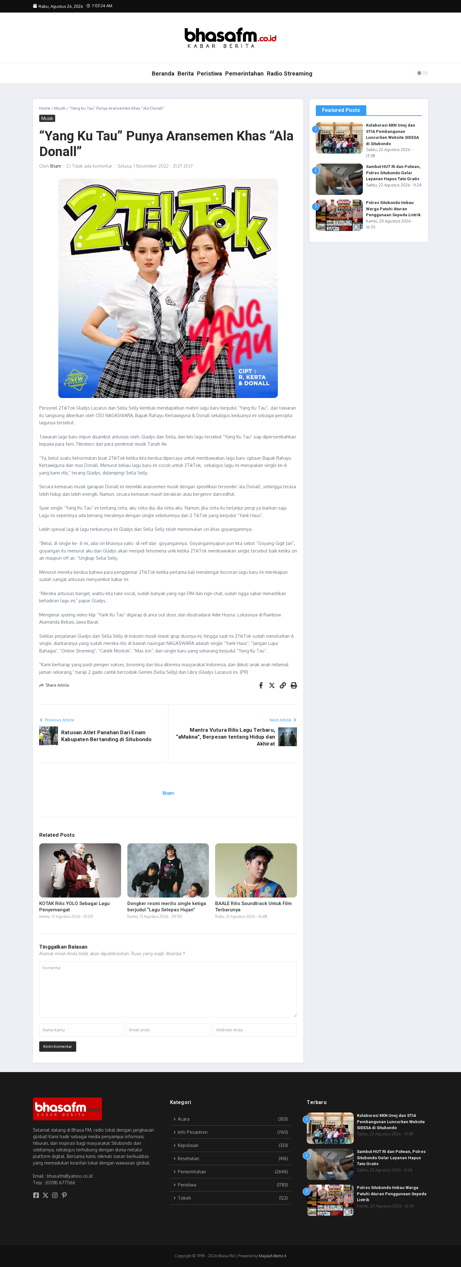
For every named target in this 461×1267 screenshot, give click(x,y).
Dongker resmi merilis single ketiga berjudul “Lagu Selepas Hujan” (166, 907)
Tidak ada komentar (92, 166)
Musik (60, 108)
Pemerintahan (244, 73)
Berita (186, 73)
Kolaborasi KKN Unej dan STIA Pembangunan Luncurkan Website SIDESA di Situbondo (391, 1121)
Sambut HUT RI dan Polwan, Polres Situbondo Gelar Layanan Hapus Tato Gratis (393, 172)
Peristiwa (209, 73)
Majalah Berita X (272, 1256)
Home (44, 108)
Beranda (163, 73)
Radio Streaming (289, 73)
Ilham (55, 166)
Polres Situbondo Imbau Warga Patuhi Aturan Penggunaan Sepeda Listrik (393, 208)
